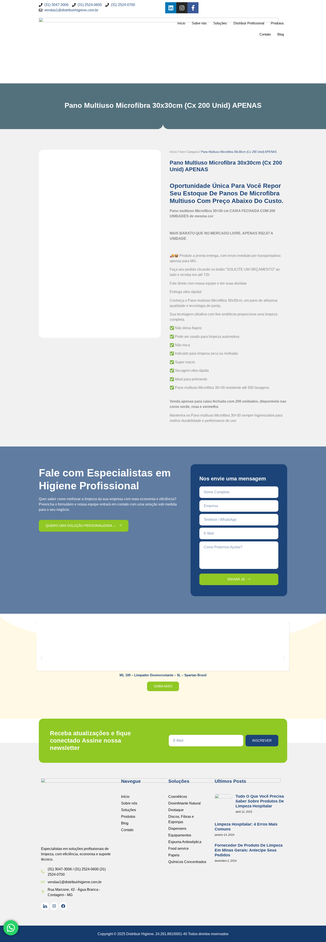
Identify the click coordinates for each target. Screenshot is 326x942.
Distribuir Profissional (249, 23)
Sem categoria (188, 151)
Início (181, 23)
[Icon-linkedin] (45, 906)
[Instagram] (181, 7)
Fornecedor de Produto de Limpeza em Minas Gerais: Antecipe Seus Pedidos (249, 850)
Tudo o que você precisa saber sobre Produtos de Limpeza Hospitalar (260, 801)
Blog (280, 34)
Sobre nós (199, 23)
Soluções (220, 23)
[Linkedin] (170, 7)
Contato (265, 34)
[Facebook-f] (192, 7)
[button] (41, 658)
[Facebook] (63, 906)
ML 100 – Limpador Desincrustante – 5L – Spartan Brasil (163, 675)
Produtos (277, 23)
